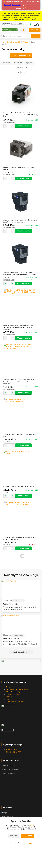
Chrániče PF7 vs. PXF (11, 638)
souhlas (32, 825)
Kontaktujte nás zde (12, 5)
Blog (8, 699)
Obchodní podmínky (13, 692)
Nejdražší (29, 63)
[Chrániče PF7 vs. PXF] (21, 623)
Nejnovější (6, 63)
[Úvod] (10, 30)
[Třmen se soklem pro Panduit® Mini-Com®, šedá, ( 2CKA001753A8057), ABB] (21, 518)
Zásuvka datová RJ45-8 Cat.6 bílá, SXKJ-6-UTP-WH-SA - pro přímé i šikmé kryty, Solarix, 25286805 (20, 382)
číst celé (19, 610)
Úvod (3, 42)
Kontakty (9, 697)
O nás (8, 687)
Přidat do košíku (23, 126)
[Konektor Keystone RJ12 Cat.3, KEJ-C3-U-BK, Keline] (21, 148)
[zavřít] (39, 13)
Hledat (35, 36)
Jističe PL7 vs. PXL (10, 604)
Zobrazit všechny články (19, 652)
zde (30, 843)
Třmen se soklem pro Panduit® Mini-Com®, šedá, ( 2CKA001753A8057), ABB (21, 538)
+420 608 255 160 (7, 23)
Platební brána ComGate (14, 702)
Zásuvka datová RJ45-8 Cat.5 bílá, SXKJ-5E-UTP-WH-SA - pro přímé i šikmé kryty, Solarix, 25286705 (20, 327)
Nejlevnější (18, 63)
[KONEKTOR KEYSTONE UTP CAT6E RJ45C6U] (21, 468)
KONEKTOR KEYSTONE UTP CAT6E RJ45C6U (18, 487)
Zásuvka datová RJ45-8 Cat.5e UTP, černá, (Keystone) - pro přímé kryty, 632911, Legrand (19, 274)
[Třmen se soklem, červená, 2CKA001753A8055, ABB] (21, 415)
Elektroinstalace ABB (13, 42)
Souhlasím (27, 836)
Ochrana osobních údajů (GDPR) (17, 689)
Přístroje (25, 42)
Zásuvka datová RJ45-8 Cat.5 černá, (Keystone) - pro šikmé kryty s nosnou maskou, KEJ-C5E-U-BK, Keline (20, 115)
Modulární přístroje (18, 601)
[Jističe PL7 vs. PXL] (21, 589)
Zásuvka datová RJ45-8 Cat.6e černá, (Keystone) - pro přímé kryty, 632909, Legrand (20, 221)
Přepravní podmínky (13, 694)
